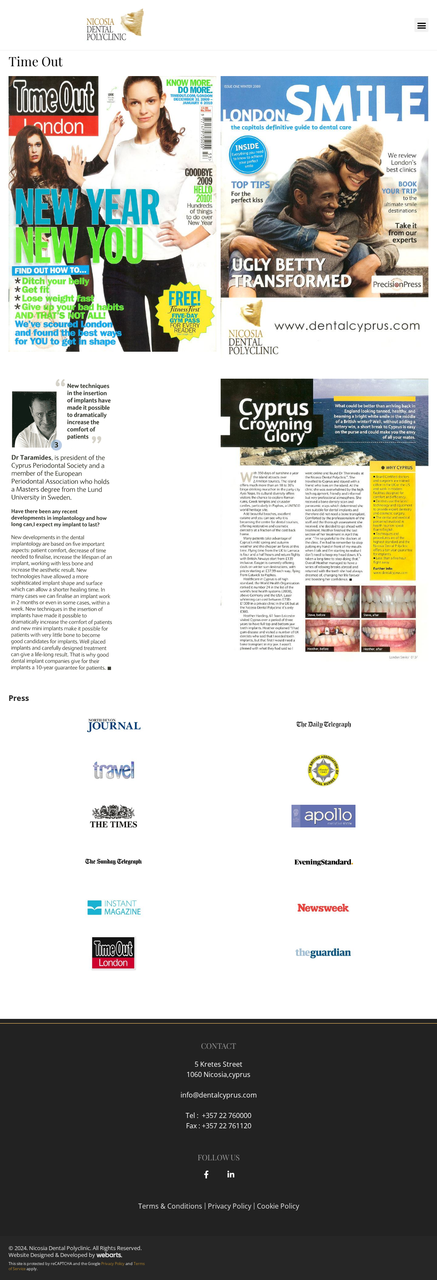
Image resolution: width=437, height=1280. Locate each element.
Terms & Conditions (170, 1206)
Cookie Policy (278, 1206)
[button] (421, 25)
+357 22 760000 (226, 1115)
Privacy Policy (229, 1206)
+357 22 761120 (226, 1125)
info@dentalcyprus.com (219, 1095)
